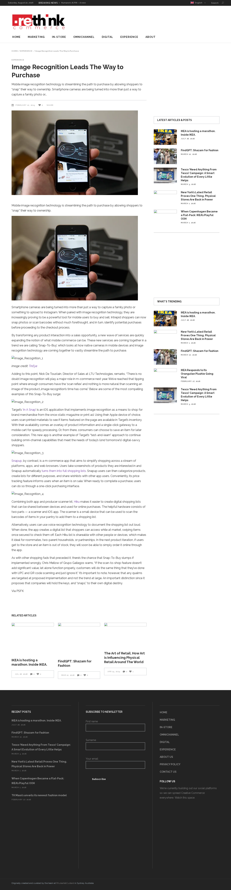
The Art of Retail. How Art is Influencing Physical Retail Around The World (124, 657)
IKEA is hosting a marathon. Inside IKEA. (37, 720)
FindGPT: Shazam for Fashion (199, 150)
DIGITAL (165, 742)
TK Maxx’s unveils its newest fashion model (39, 795)
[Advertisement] (153, 20)
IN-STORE (166, 727)
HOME (163, 712)
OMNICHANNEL (169, 734)
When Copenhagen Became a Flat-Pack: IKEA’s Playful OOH (199, 215)
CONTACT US (168, 771)
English (198, 3)
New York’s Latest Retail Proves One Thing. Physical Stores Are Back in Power (198, 196)
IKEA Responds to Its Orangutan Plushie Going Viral (197, 374)
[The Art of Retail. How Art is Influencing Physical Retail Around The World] (125, 635)
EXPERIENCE (168, 749)
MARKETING (167, 719)
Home (15, 51)
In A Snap (29, 409)
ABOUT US (166, 756)
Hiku (77, 501)
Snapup (17, 460)
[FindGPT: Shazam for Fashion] (79, 639)
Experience (26, 51)
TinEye (33, 366)
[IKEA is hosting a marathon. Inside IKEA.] (33, 638)
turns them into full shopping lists (64, 471)
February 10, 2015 (26, 105)
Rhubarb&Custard (65, 883)
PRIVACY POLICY (170, 764)
